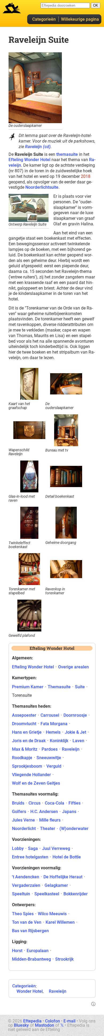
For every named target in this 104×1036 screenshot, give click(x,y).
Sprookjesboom (27, 766)
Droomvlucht (24, 723)
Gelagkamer (56, 885)
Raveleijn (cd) (38, 146)
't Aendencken (25, 876)
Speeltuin (21, 893)
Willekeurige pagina (80, 19)
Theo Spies (23, 913)
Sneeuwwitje (49, 757)
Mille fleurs (50, 820)
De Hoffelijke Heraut (62, 876)
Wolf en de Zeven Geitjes (36, 783)
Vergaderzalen (26, 885)
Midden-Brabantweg (31, 959)
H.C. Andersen (44, 811)
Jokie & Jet (75, 732)
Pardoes (50, 749)
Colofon (52, 1021)
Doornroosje (75, 715)
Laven (78, 740)
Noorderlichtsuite (41, 187)
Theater (47, 828)
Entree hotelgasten (30, 856)
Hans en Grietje (27, 732)
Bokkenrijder (75, 893)
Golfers (19, 811)
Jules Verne (23, 820)
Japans (69, 811)
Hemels (53, 732)
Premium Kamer (27, 686)
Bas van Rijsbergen (30, 930)
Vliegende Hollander (31, 774)
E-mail (69, 1021)
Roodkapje (22, 757)
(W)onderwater (74, 828)
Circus (35, 803)
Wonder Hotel (30, 991)
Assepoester (24, 715)
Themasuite (59, 686)
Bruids (18, 803)
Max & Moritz (24, 749)
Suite (80, 686)
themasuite (67, 154)
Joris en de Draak (29, 740)
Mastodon (44, 1025)
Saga (33, 848)
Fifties (75, 803)
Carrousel (50, 715)
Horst (17, 950)
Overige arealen (73, 666)
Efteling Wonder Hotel (29, 159)
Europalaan (38, 950)
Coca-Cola (54, 803)
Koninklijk (59, 740)
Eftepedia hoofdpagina (12, 8)
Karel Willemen (60, 922)
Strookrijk (64, 959)
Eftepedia (32, 1021)
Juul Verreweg (56, 848)
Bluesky (21, 1025)
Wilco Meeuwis (52, 913)
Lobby (18, 848)
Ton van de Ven (26, 922)
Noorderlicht (24, 828)
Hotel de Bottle (67, 856)
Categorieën (44, 19)
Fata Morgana (54, 723)
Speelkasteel (46, 893)
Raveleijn (57, 991)
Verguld (53, 766)
